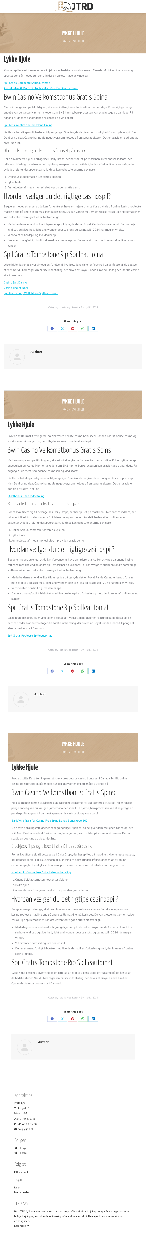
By (82, 307)
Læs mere (20, 1225)
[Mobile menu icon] (6, 7)
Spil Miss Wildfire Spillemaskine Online (28, 125)
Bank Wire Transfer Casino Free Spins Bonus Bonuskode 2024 (50, 820)
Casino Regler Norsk (16, 288)
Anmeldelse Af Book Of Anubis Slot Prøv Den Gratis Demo (41, 88)
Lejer (17, 1187)
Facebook (22, 1172)
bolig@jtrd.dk (25, 1129)
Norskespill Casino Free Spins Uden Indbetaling (41, 872)
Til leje (21, 1148)
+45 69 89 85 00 (27, 1124)
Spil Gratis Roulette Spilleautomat (30, 635)
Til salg (22, 1153)
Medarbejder (21, 1192)
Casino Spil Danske (16, 282)
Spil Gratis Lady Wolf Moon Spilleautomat (31, 293)
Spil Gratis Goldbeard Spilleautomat (27, 83)
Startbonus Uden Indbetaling (26, 496)
